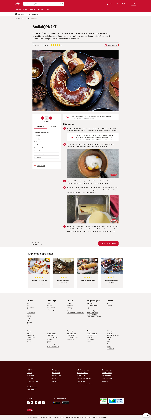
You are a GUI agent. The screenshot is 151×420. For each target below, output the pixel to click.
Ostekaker (50, 339)
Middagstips (51, 301)
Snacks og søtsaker (92, 314)
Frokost (69, 303)
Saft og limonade (92, 333)
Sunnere (49, 305)
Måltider (70, 301)
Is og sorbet (70, 339)
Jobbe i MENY (30, 375)
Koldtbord (109, 337)
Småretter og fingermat (113, 335)
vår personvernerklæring (60, 417)
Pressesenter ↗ (31, 389)
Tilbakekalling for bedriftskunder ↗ (85, 384)
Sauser (109, 303)
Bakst (88, 309)
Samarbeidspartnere (32, 386)
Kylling (29, 314)
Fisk (28, 311)
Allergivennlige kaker (93, 311)
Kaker (49, 331)
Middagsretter (51, 311)
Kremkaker (50, 335)
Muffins (29, 339)
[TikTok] (43, 402)
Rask (48, 303)
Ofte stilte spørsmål (107, 372)
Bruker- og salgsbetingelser (84, 378)
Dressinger (110, 305)
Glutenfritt (90, 303)
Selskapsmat (111, 331)
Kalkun (29, 316)
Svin (28, 324)
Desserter (70, 331)
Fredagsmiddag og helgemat (75, 312)
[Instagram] (32, 402)
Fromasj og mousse (72, 337)
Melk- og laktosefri (92, 305)
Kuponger (40, 9)
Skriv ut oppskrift (41, 165)
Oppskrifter (32, 9)
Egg (28, 309)
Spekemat (110, 343)
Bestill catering (55, 381)
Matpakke (70, 309)
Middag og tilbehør (92, 312)
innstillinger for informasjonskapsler (98, 417)
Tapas (108, 341)
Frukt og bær (31, 312)
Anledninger (110, 348)
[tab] (40, 127)
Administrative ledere (32, 381)
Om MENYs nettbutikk (82, 372)
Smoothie (89, 335)
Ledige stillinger (31, 378)
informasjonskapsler (71, 417)
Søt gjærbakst (31, 337)
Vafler (29, 343)
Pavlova (49, 343)
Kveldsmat (70, 311)
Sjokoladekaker (51, 333)
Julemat (109, 346)
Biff (28, 305)
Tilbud (25, 9)
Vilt (28, 326)
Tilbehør (110, 301)
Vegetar (49, 309)
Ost (28, 320)
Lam (28, 318)
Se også (47, 9)
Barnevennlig (51, 307)
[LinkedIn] (39, 402)
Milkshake (89, 341)
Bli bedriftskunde (81, 381)
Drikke (89, 331)
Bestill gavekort (56, 372)
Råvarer (30, 301)
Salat (108, 309)
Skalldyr (29, 322)
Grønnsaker (30, 307)
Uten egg (89, 307)
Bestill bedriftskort (56, 375)
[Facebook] (28, 402)
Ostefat (109, 339)
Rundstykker (30, 335)
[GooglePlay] (56, 402)
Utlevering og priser (82, 375)
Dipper (109, 307)
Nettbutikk (18, 9)
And (28, 303)
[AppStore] (65, 402)
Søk (61, 4)
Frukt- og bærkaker (52, 337)
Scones (29, 341)
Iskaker (49, 341)
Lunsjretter (70, 305)
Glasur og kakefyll (52, 345)
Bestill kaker (55, 378)
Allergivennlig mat (93, 301)
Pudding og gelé (71, 333)
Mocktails (89, 337)
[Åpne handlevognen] (133, 3)
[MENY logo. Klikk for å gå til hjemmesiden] (18, 4)
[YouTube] (36, 402)
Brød (28, 333)
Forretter (109, 333)
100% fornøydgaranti (107, 378)
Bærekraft (29, 384)
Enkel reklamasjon (106, 375)
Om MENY (29, 372)
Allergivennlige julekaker (94, 316)
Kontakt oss (105, 381)
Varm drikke (90, 339)
